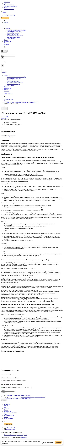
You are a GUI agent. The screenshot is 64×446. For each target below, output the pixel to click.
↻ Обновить (13, 387)
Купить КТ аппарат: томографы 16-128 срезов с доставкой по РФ (21, 102)
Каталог (6, 101)
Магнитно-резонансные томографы (16, 30)
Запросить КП (4, 116)
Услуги (5, 40)
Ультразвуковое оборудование (15, 35)
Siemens (11, 136)
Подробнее (5, 443)
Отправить (3, 400)
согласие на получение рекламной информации (19, 398)
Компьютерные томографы (14, 31)
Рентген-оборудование (13, 33)
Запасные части (11, 38)
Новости (6, 42)
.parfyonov (24, 437)
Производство (7, 41)
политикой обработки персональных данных (33, 397)
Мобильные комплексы (13, 34)
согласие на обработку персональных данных (18, 395)
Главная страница (8, 99)
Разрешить (58, 442)
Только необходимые (48, 442)
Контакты (6, 44)
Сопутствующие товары (13, 37)
